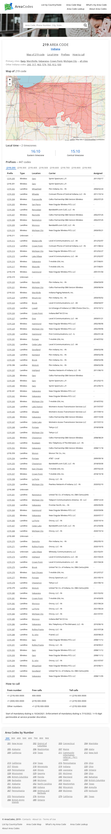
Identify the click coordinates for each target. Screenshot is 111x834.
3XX (13, 738)
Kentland (36, 354)
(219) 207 (11, 215)
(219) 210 (11, 230)
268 (41, 791)
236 (17, 776)
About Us (37, 819)
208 (89, 749)
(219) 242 (11, 396)
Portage (35, 339)
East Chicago (37, 468)
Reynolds (36, 215)
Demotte (36, 541)
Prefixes (65, 54)
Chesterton (37, 437)
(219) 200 (11, 178)
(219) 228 (11, 323)
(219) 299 (11, 676)
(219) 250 (11, 437)
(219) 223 (11, 297)
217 (12, 766)
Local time (52, 54)
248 (39, 780)
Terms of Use (49, 819)
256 (13, 787)
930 (59, 64)
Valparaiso (43, 61)
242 (91, 776)
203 (67, 743)
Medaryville (37, 240)
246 (14, 780)
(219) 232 (11, 344)
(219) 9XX (86, 167)
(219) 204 (11, 199)
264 (90, 787)
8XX (41, 738)
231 (65, 773)
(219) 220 (11, 282)
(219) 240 (11, 386)
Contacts (26, 819)
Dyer (34, 318)
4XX (19, 738)
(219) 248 (11, 427)
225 (65, 769)
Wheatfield (36, 189)
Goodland (36, 349)
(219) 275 (11, 567)
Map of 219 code (36, 54)
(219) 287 (11, 629)
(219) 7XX (65, 167)
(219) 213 (11, 246)
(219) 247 (11, 422)
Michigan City (70, 61)
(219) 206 (11, 209)
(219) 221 (11, 287)
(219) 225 (11, 308)
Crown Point (56, 61)
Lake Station (37, 406)
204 (91, 743)
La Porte (35, 479)
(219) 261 (11, 494)
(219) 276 (11, 572)
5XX (24, 738)
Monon (35, 453)
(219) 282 (11, 603)
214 (38, 763)
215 (67, 763)
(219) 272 (11, 551)
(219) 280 (11, 593)
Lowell (34, 308)
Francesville (37, 199)
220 (88, 766)
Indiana (55, 49)
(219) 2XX (11, 167)
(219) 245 (11, 411)
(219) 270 (11, 541)
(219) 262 (11, 500)
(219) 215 (11, 256)
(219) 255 (11, 463)
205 (13, 749)
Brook (34, 303)
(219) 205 (11, 204)
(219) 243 (11, 401)
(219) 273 (11, 557)
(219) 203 (11, 194)
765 (49, 64)
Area (24, 6)
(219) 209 (11, 225)
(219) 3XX (21, 167)
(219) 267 (11, 525)
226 (90, 769)
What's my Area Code (96, 4)
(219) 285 (11, 619)
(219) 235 (11, 360)
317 (34, 64)
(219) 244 (11, 406)
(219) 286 (11, 624)
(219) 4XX (32, 167)
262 (66, 787)
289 (39, 799)
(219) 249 (11, 432)
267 (16, 790)
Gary (23, 61)
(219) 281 (11, 598)
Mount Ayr (36, 297)
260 (29, 64)
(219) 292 (11, 650)
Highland (36, 370)
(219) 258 (11, 479)
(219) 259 (11, 484)
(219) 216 (11, 261)
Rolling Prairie (38, 546)
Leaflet (72, 139)
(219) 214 (11, 251)
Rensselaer (36, 209)
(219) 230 (11, 334)
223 (16, 769)
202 (40, 744)
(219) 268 (11, 531)
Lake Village (37, 256)
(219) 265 (11, 515)
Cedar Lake (36, 344)
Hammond (36, 272)
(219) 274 (11, 562)
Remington (36, 220)
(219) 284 (11, 614)
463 (39, 64)
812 (54, 64)
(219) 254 (11, 458)
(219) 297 (11, 671)
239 (38, 776)
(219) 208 (11, 220)
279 (65, 796)
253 (67, 783)
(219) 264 (11, 510)
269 (65, 790)
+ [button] (10, 79)
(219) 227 (11, 318)
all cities (84, 61)
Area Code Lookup (75, 8)
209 (14, 752)
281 (89, 796)
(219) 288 (11, 634)
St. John (35, 634)
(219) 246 (11, 417)
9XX (47, 738)
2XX (7, 738)
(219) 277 (11, 577)
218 (40, 766)
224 (38, 769)
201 (15, 743)
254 (89, 783)
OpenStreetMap (90, 139)
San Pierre (36, 204)
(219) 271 (11, 546)
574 (44, 64)
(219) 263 (11, 505)
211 (68, 756)
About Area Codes (98, 8)
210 (38, 752)
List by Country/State (51, 4)
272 (16, 796)
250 (94, 780)
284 (15, 800)
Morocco (36, 225)
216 (88, 763)
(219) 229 (11, 329)
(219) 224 (11, 303)
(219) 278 (11, 582)
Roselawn (36, 443)
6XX (30, 738)
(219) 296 (11, 665)
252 (42, 783)
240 (65, 776)
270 (91, 790)
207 (64, 749)
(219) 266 (11, 520)
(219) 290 (11, 639)
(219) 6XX (54, 167)
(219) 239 (11, 380)
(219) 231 (11, 339)
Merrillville (32, 61)
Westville (36, 266)
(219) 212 (11, 240)
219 (64, 766)
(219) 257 (11, 474)
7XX (36, 738)
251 (13, 783)
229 (39, 773)
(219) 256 (11, 468)
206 (41, 749)
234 (88, 773)
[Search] (85, 25)
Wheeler (35, 194)
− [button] (10, 84)
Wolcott (35, 365)
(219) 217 (11, 266)
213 (14, 763)
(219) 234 (11, 354)
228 (15, 773)
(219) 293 (11, 655)
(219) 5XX (43, 167)
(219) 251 (11, 443)
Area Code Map (73, 4)
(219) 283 (11, 608)
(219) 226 (11, 313)
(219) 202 (11, 189)
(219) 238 (11, 375)
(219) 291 (11, 645)
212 (91, 752)
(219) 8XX (76, 167)
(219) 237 (11, 370)
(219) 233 (11, 349)
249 (64, 780)
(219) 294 (11, 660)
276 (39, 796)
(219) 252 (11, 448)
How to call (79, 54)
